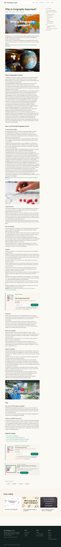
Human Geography (50, 23)
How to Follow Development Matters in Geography (17, 439)
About (52, 2)
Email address (17, 302)
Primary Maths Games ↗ (52, 539)
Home (33, 2)
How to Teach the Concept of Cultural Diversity (16, 441)
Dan (7, 11)
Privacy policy (34, 457)
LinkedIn (21, 483)
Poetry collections (39, 535)
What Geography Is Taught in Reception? (15, 437)
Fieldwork (48, 20)
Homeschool (42, 2)
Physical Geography (50, 21)
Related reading (48, 29)
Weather (48, 18)
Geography (22, 11)
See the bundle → (24, 472)
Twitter (8, 483)
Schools (49, 535)
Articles (48, 2)
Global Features (49, 15)
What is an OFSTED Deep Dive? (52, 28)
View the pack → (27, 458)
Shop (37, 2)
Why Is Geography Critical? (50, 10)
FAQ (46, 24)
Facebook (14, 483)
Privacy (49, 537)
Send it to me (34, 304)
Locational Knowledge (50, 14)
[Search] (56, 2)
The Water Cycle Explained (12, 435)
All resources (27, 532)
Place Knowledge (50, 17)
